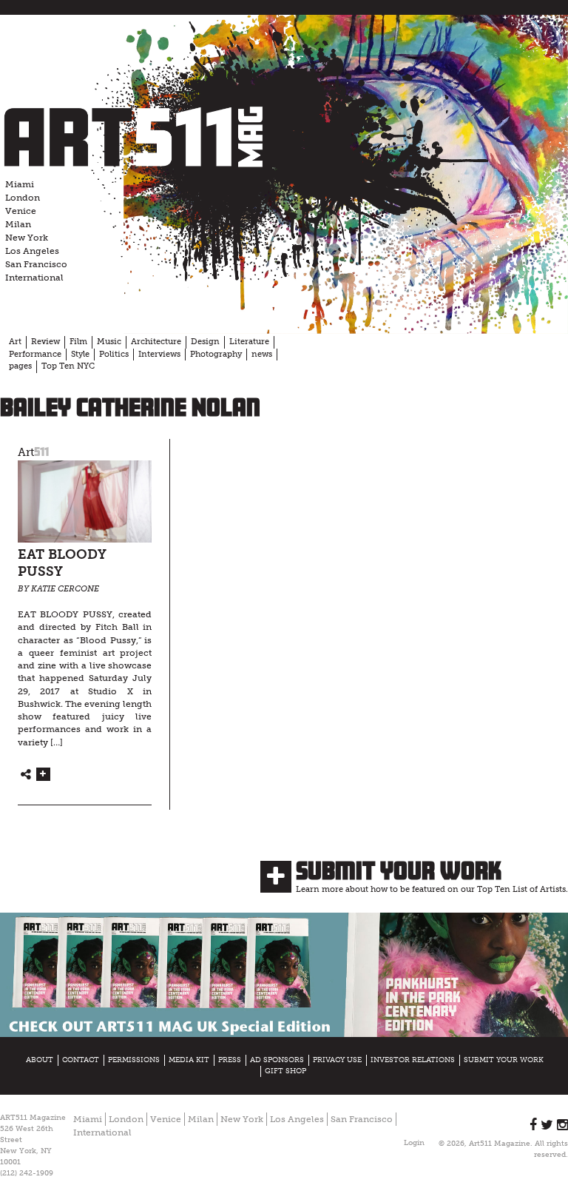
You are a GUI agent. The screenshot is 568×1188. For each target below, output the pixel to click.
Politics (114, 354)
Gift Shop (285, 1071)
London (22, 197)
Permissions (134, 1060)
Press (229, 1060)
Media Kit (189, 1060)
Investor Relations (413, 1060)
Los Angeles (32, 251)
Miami (19, 184)
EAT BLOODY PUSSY (62, 563)
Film (78, 341)
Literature (249, 341)
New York (26, 237)
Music (109, 341)
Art (15, 341)
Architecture (156, 341)
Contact (80, 1060)
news (261, 354)
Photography (216, 354)
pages (20, 366)
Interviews (159, 354)
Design (205, 341)
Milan (18, 224)
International (34, 277)
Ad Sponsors (277, 1060)
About (39, 1060)
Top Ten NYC (68, 366)
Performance (35, 354)
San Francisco (36, 264)
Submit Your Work (398, 870)
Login (414, 1142)
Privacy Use (337, 1060)
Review (45, 341)
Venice (20, 211)
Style (80, 354)
